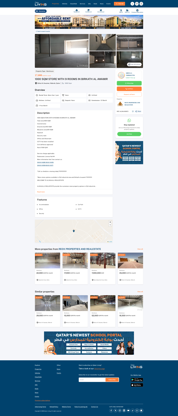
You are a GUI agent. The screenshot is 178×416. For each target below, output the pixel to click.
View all (140, 249)
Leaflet (110, 241)
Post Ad (120, 3)
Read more (41, 192)
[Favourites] (137, 4)
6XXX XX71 (49, 165)
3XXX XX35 (50, 162)
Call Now (130, 89)
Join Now (129, 134)
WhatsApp (130, 83)
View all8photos (135, 64)
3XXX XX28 (41, 162)
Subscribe (112, 380)
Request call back (129, 94)
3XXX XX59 (41, 165)
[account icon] (141, 4)
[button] (41, 3)
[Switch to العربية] (132, 4)
